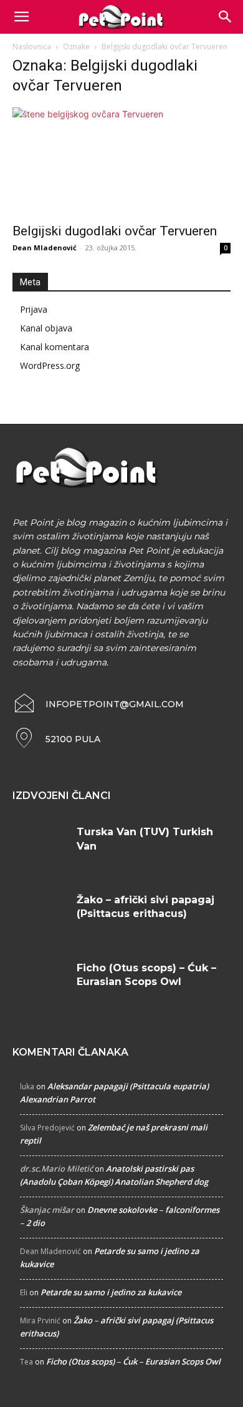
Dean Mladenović (44, 247)
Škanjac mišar (47, 1209)
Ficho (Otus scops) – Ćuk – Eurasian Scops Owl (133, 1361)
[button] (225, 17)
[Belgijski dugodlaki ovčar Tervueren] (121, 161)
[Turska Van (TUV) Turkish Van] (39, 848)
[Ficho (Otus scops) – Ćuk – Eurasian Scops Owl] (39, 984)
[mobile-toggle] (21, 17)
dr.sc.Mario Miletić (56, 1168)
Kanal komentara (54, 347)
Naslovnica (31, 46)
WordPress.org (50, 365)
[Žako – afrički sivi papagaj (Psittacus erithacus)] (39, 916)
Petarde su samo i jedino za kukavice (110, 1292)
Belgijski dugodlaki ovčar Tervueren (114, 230)
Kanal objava (46, 328)
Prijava (33, 309)
